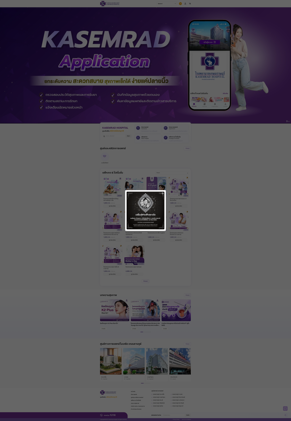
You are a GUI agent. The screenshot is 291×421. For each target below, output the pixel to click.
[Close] (163, 193)
